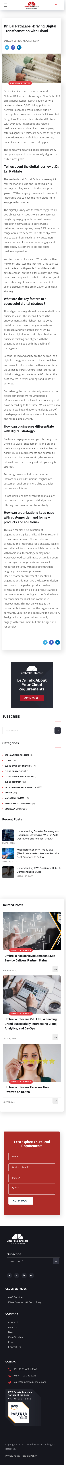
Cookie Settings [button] (22, 1459)
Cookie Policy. (38, 1452)
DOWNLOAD (31, 613)
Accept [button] (39, 1459)
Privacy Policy (45, 606)
